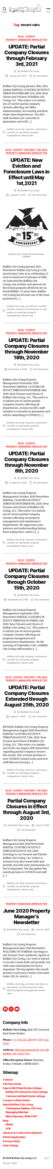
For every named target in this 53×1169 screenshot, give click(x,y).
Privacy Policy (11, 1141)
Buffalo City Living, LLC (24, 1158)
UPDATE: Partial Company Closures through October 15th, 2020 (26, 579)
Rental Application (14, 1137)
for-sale (41, 150)
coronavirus (41, 129)
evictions (20, 309)
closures (29, 129)
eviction (11, 309)
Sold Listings (11, 1145)
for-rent (29, 150)
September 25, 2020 (18, 599)
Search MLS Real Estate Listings (22, 1088)
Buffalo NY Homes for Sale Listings (27, 1091)
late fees (39, 984)
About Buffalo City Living (18, 1104)
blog (21, 36)
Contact (8, 1079)
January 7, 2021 (18, 195)
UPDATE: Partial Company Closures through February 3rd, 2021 (26, 55)
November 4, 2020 (17, 369)
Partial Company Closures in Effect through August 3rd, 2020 (26, 809)
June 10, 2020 (42, 929)
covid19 (30, 36)
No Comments (40, 76)
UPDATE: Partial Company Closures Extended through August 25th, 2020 (26, 696)
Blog (5, 1120)
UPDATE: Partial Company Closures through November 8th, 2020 (26, 462)
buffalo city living (15, 129)
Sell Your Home (12, 1083)
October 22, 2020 (18, 482)
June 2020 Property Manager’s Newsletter (26, 916)
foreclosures (32, 309)
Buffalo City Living (30, 71)
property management (26, 990)
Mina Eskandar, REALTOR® (22, 1116)
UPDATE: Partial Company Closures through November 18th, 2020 (26, 349)
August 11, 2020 (18, 716)
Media (9, 1124)
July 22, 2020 (42, 825)
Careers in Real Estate (16, 1100)
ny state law (20, 312)
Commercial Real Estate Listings (25, 1096)
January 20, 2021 (17, 76)
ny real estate (22, 132)
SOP (8, 1128)
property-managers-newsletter (26, 40)
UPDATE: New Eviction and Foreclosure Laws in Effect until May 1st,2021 (26, 171)
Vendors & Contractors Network (22, 1132)
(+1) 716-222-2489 (22, 1040)
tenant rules (27, 135)
